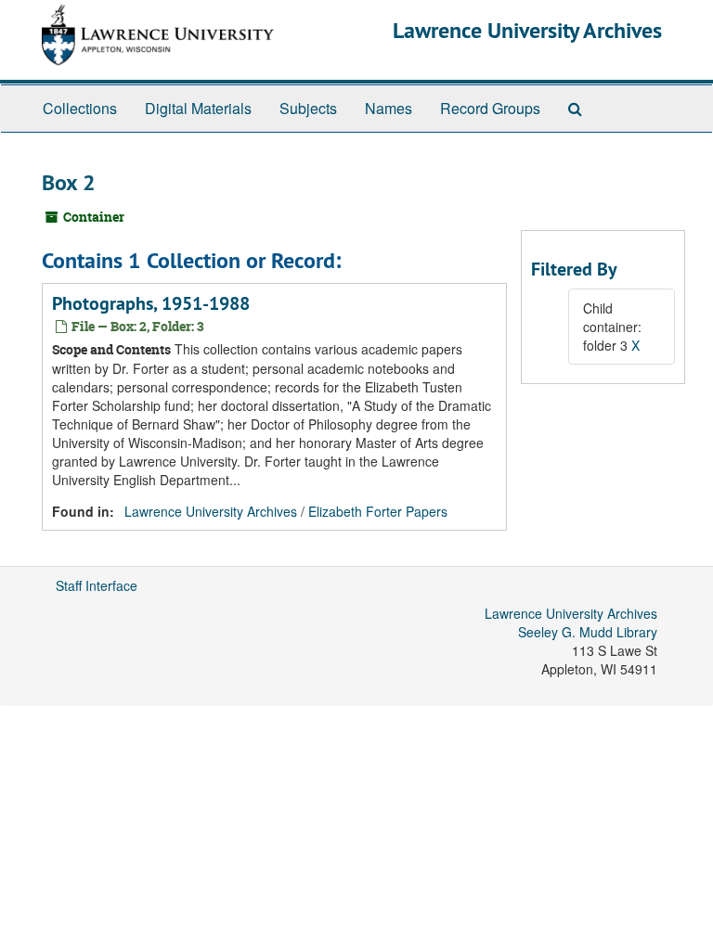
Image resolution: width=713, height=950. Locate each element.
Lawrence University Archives (527, 30)
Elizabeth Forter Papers (377, 511)
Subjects (308, 108)
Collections (80, 108)
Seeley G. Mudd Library (587, 632)
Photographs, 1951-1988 (151, 303)
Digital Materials (198, 108)
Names (388, 108)
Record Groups (490, 108)
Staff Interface (96, 585)
